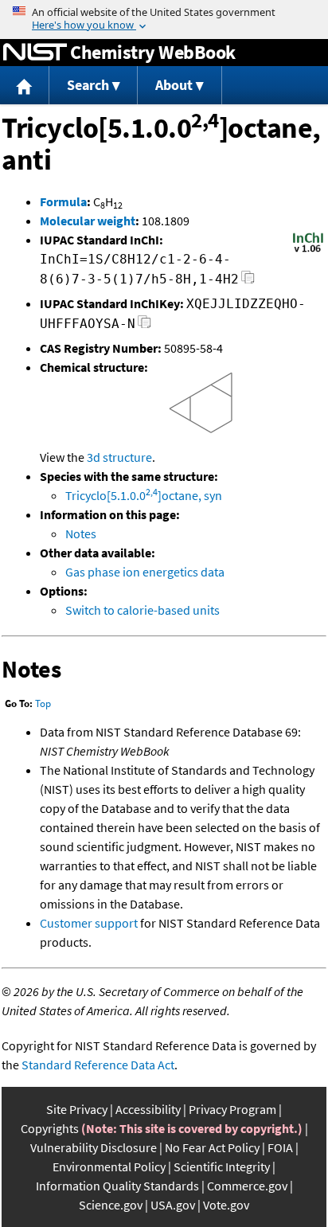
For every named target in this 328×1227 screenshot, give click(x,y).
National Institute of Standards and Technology (35, 52)
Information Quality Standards (117, 1186)
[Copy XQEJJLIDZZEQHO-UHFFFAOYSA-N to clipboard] (144, 326)
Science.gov (111, 1205)
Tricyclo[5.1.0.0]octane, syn (143, 495)
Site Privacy (76, 1109)
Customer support (89, 923)
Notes (80, 533)
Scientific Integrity (222, 1166)
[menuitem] (24, 85)
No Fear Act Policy (212, 1147)
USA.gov (172, 1205)
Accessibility (148, 1109)
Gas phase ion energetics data (145, 572)
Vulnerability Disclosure (93, 1147)
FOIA (280, 1147)
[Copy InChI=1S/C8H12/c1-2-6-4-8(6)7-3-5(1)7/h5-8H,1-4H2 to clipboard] (248, 281)
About (174, 85)
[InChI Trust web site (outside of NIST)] (308, 251)
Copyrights (50, 1128)
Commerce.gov (247, 1186)
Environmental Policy (109, 1166)
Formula (63, 201)
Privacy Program (232, 1109)
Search (88, 85)
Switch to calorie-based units (142, 610)
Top (43, 703)
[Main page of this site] (24, 85)
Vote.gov (226, 1205)
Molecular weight (87, 221)
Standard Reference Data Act (97, 1065)
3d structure (119, 457)
